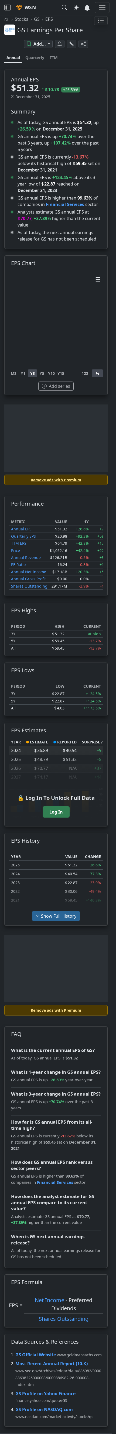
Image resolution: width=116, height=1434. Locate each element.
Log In (56, 812)
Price (15, 550)
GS (37, 19)
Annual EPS (21, 528)
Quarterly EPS (23, 536)
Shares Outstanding (29, 586)
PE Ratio (18, 564)
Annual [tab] (13, 57)
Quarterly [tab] (34, 57)
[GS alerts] (59, 44)
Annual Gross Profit (28, 578)
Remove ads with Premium (56, 479)
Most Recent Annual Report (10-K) (51, 1364)
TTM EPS (18, 543)
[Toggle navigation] (7, 7)
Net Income (49, 1300)
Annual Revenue (26, 557)
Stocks (21, 19)
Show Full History (58, 916)
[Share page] (83, 44)
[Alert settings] (71, 44)
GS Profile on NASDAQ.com (44, 1409)
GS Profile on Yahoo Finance (45, 1394)
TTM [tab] (54, 57)
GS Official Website (35, 1355)
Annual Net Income (28, 571)
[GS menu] (101, 20)
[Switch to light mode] (76, 7)
